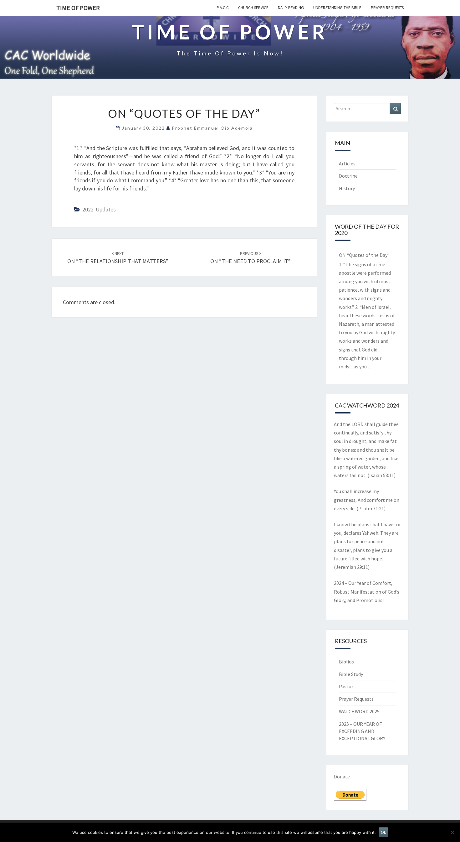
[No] (452, 832)
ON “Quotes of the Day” (364, 255)
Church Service (253, 7)
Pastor (346, 686)
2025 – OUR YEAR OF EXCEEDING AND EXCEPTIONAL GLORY (362, 731)
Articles (347, 163)
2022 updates (99, 209)
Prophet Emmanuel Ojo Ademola (212, 128)
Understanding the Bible (337, 7)
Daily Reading (291, 7)
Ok (383, 832)
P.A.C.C (223, 7)
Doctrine (348, 176)
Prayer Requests (387, 7)
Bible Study (351, 674)
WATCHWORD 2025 (359, 711)
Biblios (346, 661)
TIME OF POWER (78, 8)
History (347, 188)
